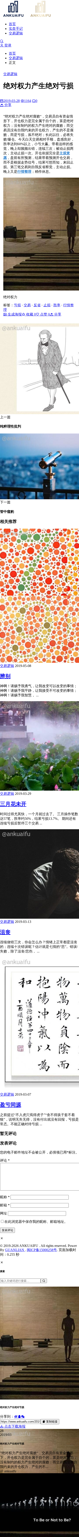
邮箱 (5, 1205)
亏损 (17, 305)
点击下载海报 (14, 1426)
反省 (37, 305)
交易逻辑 (16, 33)
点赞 (44, 314)
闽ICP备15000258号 (42, 1250)
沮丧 (5, 932)
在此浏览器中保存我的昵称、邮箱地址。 (36, 1221)
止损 (46, 305)
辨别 (5, 676)
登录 (7, 45)
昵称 (5, 1197)
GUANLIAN (15, 1250)
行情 (20, 171)
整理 (27, 171)
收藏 (30, 314)
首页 (12, 24)
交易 (27, 305)
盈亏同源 (10, 1105)
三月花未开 (13, 804)
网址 (3, 1213)
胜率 (56, 305)
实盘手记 (16, 28)
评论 (5, 1160)
